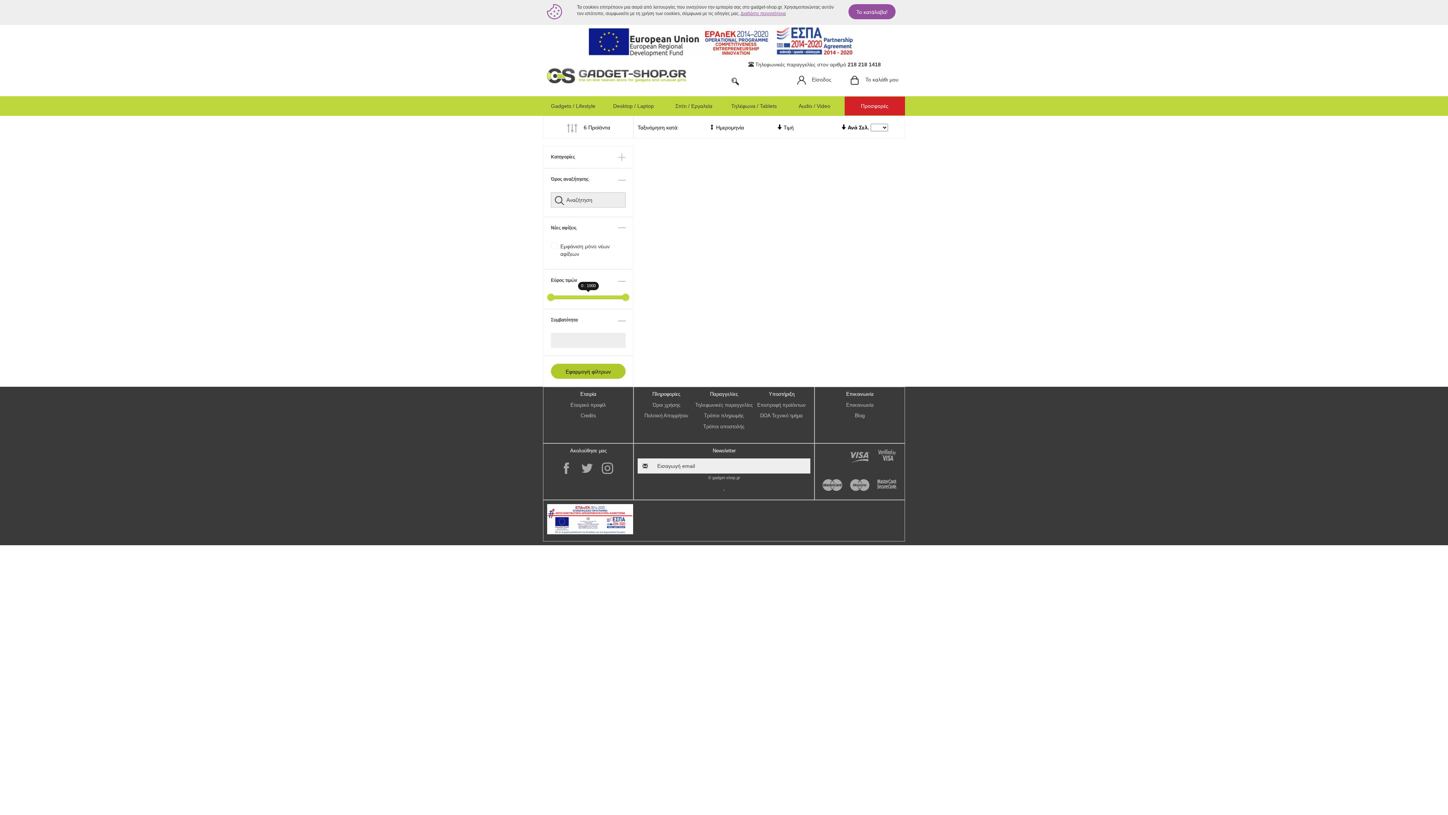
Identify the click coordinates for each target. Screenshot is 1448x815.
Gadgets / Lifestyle (573, 106)
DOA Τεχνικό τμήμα (781, 415)
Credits (588, 415)
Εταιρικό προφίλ (588, 405)
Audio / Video (814, 106)
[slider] (551, 297)
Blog (860, 415)
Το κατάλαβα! (872, 12)
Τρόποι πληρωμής (724, 415)
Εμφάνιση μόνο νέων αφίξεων (585, 250)
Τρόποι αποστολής (723, 426)
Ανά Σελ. (858, 128)
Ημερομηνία (729, 128)
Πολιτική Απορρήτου (666, 415)
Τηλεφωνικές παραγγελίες (724, 405)
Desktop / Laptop (633, 106)
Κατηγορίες (563, 157)
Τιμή (788, 128)
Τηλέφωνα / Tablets (754, 106)
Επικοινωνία (860, 405)
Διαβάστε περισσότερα (763, 13)
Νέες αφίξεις (564, 228)
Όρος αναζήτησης (570, 179)
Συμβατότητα (564, 320)
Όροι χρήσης (666, 405)
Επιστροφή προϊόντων (781, 405)
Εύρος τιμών (564, 280)
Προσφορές (874, 106)
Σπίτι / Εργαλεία (693, 106)
